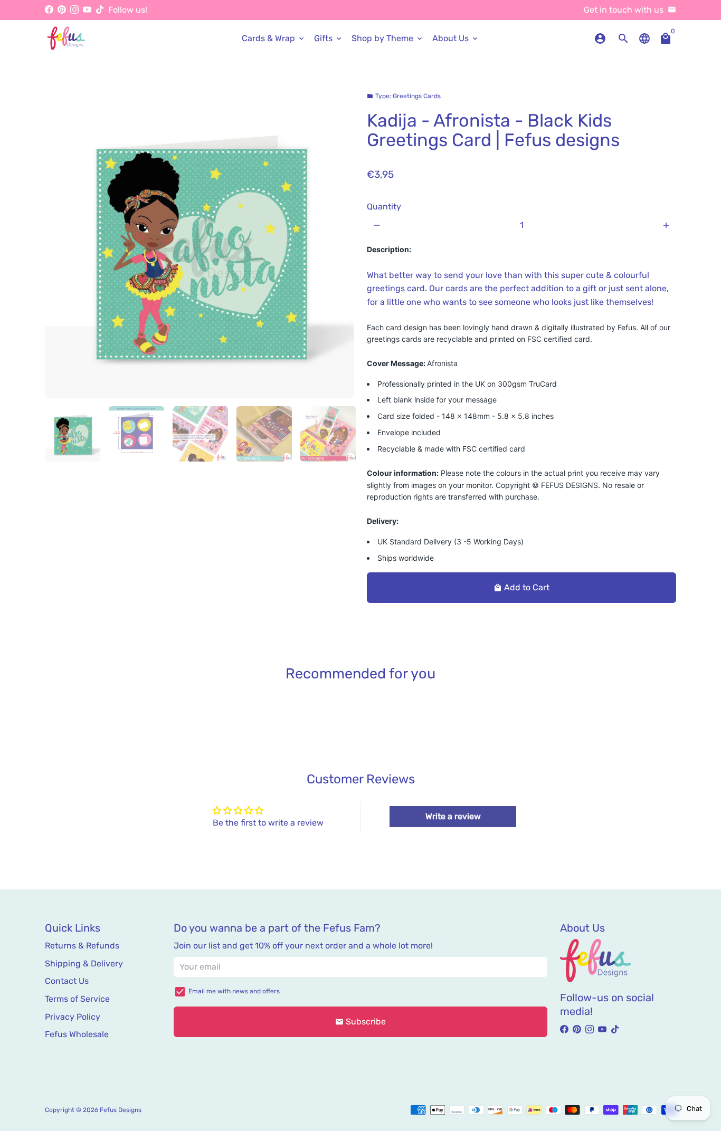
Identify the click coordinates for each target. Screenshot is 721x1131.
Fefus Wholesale (77, 1034)
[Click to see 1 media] (72, 434)
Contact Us (67, 981)
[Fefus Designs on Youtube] (87, 10)
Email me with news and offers (234, 991)
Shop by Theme (388, 38)
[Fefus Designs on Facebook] (49, 10)
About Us (455, 38)
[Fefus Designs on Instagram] (74, 10)
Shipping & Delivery (84, 964)
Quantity (384, 207)
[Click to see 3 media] (200, 434)
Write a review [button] (453, 816)
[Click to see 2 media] (136, 434)
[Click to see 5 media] (328, 434)
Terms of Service (77, 999)
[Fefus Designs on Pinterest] (62, 10)
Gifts (328, 38)
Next (340, 243)
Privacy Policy (72, 1017)
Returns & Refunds (82, 946)
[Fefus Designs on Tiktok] (100, 10)
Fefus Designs (120, 1110)
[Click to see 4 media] (264, 434)
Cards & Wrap (274, 38)
